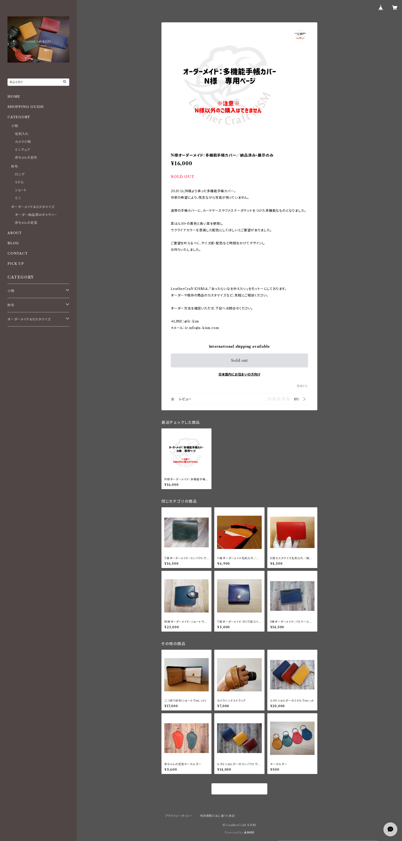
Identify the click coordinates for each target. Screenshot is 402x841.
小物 (14, 126)
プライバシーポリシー (179, 815)
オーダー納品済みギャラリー (36, 215)
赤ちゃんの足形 (26, 157)
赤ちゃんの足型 (26, 223)
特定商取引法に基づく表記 (217, 815)
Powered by (234, 832)
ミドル (19, 182)
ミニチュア (22, 150)
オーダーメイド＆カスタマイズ (32, 207)
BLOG (13, 243)
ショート (21, 190)
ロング (19, 174)
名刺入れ (22, 134)
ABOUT (14, 233)
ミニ (18, 198)
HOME (13, 96)
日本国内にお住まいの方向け (239, 374)
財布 (14, 166)
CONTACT (17, 253)
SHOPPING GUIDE (25, 107)
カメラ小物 (23, 142)
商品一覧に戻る (239, 789)
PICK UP (15, 264)
